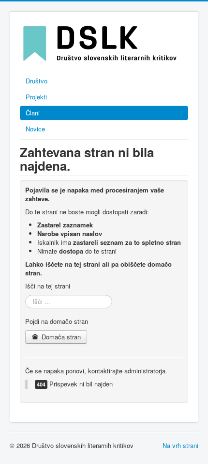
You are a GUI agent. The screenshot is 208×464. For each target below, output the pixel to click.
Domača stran (60, 336)
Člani (33, 112)
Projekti (36, 96)
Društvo (36, 80)
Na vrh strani (180, 445)
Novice (35, 128)
